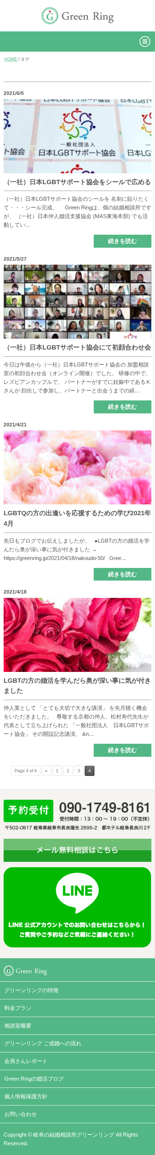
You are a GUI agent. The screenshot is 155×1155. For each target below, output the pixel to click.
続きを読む (122, 241)
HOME (10, 59)
